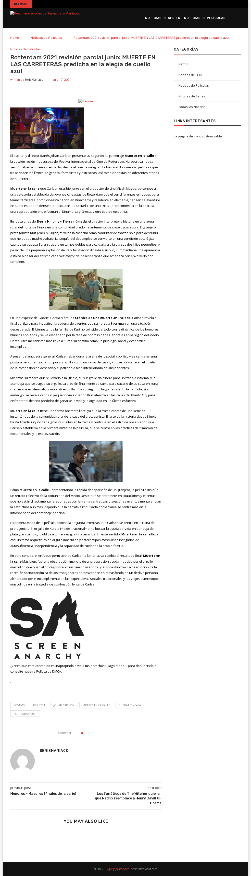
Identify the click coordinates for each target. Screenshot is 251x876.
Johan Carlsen (63, 705)
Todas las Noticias (191, 107)
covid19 (19, 705)
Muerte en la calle (96, 705)
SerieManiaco (34, 80)
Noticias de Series (162, 18)
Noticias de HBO (190, 75)
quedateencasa (129, 705)
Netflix (183, 64)
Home (14, 38)
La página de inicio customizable (198, 136)
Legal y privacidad (117, 869)
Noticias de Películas (205, 18)
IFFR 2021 (39, 705)
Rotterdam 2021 (25, 714)
